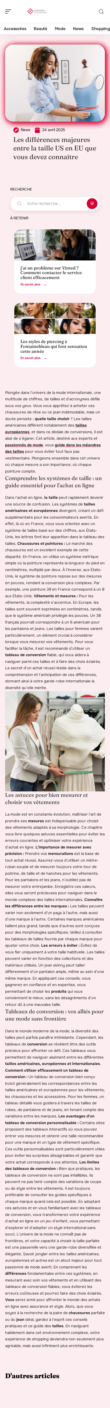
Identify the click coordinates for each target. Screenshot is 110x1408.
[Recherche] (101, 12)
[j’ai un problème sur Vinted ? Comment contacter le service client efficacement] (55, 244)
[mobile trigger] (9, 11)
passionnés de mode (24, 445)
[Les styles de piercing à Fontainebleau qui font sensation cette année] (55, 318)
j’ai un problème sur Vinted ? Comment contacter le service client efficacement (51, 272)
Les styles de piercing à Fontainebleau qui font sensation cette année (53, 346)
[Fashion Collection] (37, 11)
